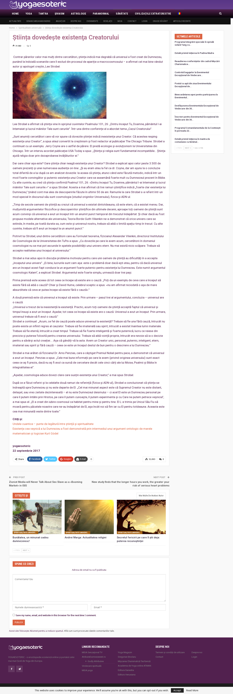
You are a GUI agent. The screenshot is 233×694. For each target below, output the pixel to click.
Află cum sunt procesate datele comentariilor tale (89, 630)
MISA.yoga (87, 670)
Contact (132, 21)
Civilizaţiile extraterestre (153, 13)
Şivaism (59, 13)
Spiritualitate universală (26, 533)
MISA (120, 21)
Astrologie (78, 13)
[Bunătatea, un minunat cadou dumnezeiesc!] (37, 517)
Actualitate (15, 21)
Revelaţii (107, 21)
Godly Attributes (96, 661)
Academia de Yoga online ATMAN (134, 665)
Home (15, 13)
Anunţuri (60, 21)
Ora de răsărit (160, 21)
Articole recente (182, 21)
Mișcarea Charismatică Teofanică (134, 661)
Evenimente (92, 21)
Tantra (43, 13)
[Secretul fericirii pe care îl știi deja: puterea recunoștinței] (141, 517)
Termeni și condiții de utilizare (170, 652)
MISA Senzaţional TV (92, 652)
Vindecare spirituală (91, 666)
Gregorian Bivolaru (127, 657)
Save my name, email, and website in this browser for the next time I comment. (56, 615)
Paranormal (101, 13)
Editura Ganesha (126, 670)
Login (144, 21)
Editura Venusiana (126, 674)
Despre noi (76, 21)
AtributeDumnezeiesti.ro (94, 657)
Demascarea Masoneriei (38, 21)
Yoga (29, 13)
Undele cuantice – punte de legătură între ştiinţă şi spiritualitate (53, 424)
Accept (177, 690)
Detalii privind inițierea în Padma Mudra (194, 53)
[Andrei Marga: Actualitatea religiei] (89, 517)
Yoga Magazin (125, 652)
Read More (192, 690)
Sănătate (122, 13)
